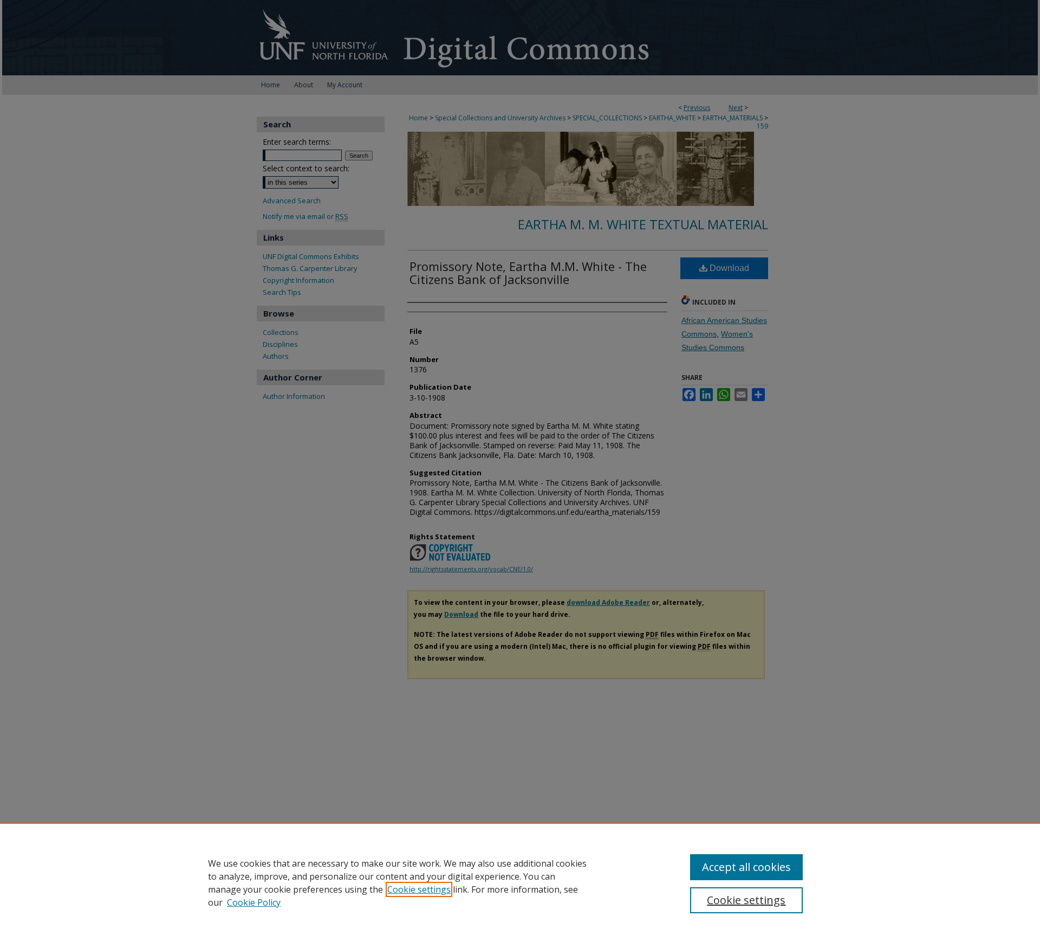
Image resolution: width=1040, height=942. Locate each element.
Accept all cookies (746, 867)
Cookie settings (419, 889)
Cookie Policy (254, 902)
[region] (520, 882)
